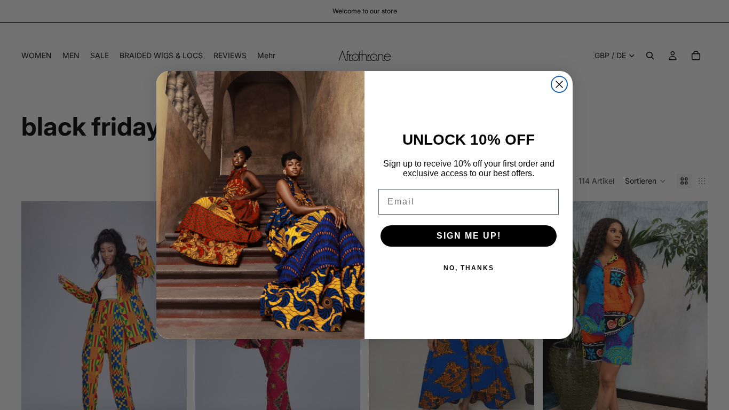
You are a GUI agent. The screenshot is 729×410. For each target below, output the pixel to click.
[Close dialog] (559, 84)
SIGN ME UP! (469, 235)
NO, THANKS (468, 268)
